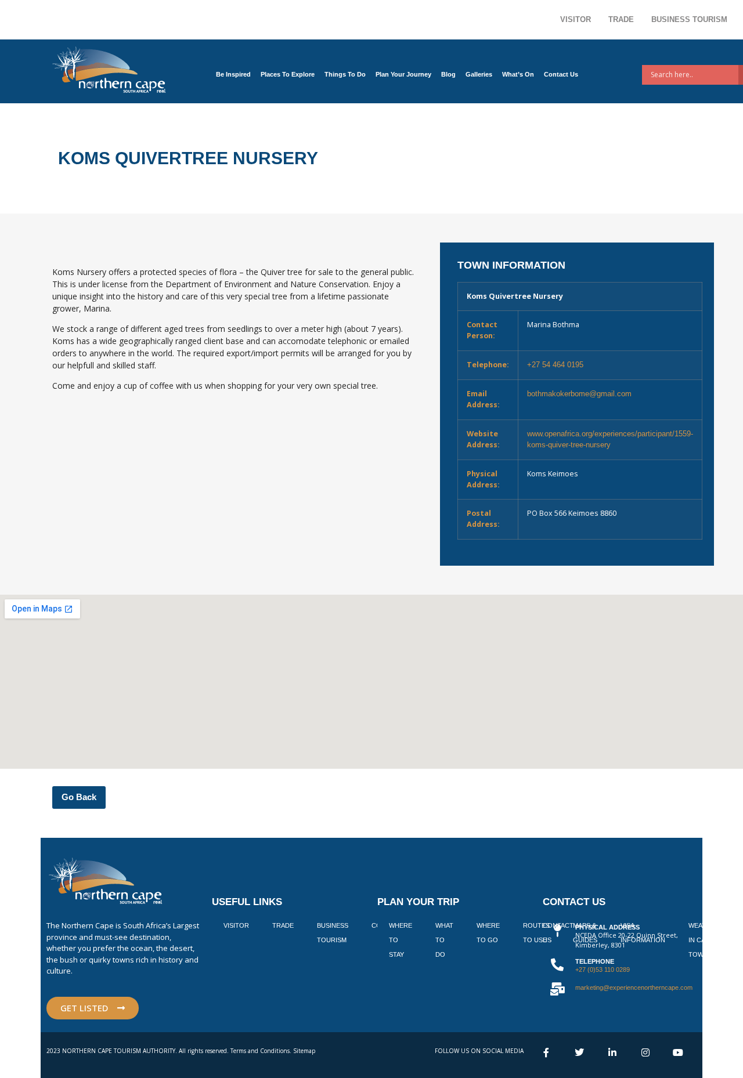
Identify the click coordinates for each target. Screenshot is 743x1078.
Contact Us (561, 74)
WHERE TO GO (488, 932)
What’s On (518, 74)
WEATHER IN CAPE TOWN (703, 940)
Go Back (79, 797)
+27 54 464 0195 (555, 365)
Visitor (575, 19)
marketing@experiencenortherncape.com (633, 987)
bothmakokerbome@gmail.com (579, 394)
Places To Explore (288, 74)
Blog (448, 74)
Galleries (479, 74)
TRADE (283, 925)
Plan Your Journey (403, 74)
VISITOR (236, 925)
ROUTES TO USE (536, 932)
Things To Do (345, 74)
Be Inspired (233, 74)
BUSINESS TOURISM (332, 932)
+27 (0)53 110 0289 (602, 969)
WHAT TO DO (444, 940)
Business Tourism (689, 19)
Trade (621, 19)
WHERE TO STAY (400, 940)
